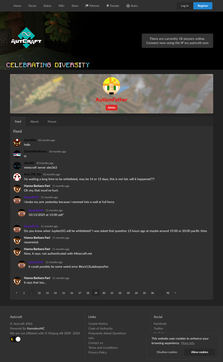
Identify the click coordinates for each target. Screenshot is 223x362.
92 (168, 292)
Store (75, 5)
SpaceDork (31, 197)
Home (17, 5)
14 (55, 292)
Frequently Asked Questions (107, 333)
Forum (32, 5)
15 (63, 292)
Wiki (61, 5)
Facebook (160, 323)
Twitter (158, 328)
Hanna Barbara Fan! (37, 186)
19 (96, 292)
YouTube (159, 333)
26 (152, 292)
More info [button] (187, 343)
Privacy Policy (97, 352)
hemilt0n (30, 140)
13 (47, 292)
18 (87, 292)
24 (136, 292)
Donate (114, 5)
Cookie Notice (98, 323)
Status (47, 5)
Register (203, 5)
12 (39, 292)
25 (144, 292)
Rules (134, 5)
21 (112, 292)
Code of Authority (100, 328)
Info (91, 338)
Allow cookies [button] (199, 352)
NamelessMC (36, 328)
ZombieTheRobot (36, 151)
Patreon (94, 5)
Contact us (95, 343)
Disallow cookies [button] (167, 352)
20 (104, 292)
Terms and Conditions (103, 347)
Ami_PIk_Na (33, 174)
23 (128, 292)
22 (120, 292)
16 (71, 292)
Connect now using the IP (177, 43)
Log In (185, 5)
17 (79, 292)
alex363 (29, 163)
